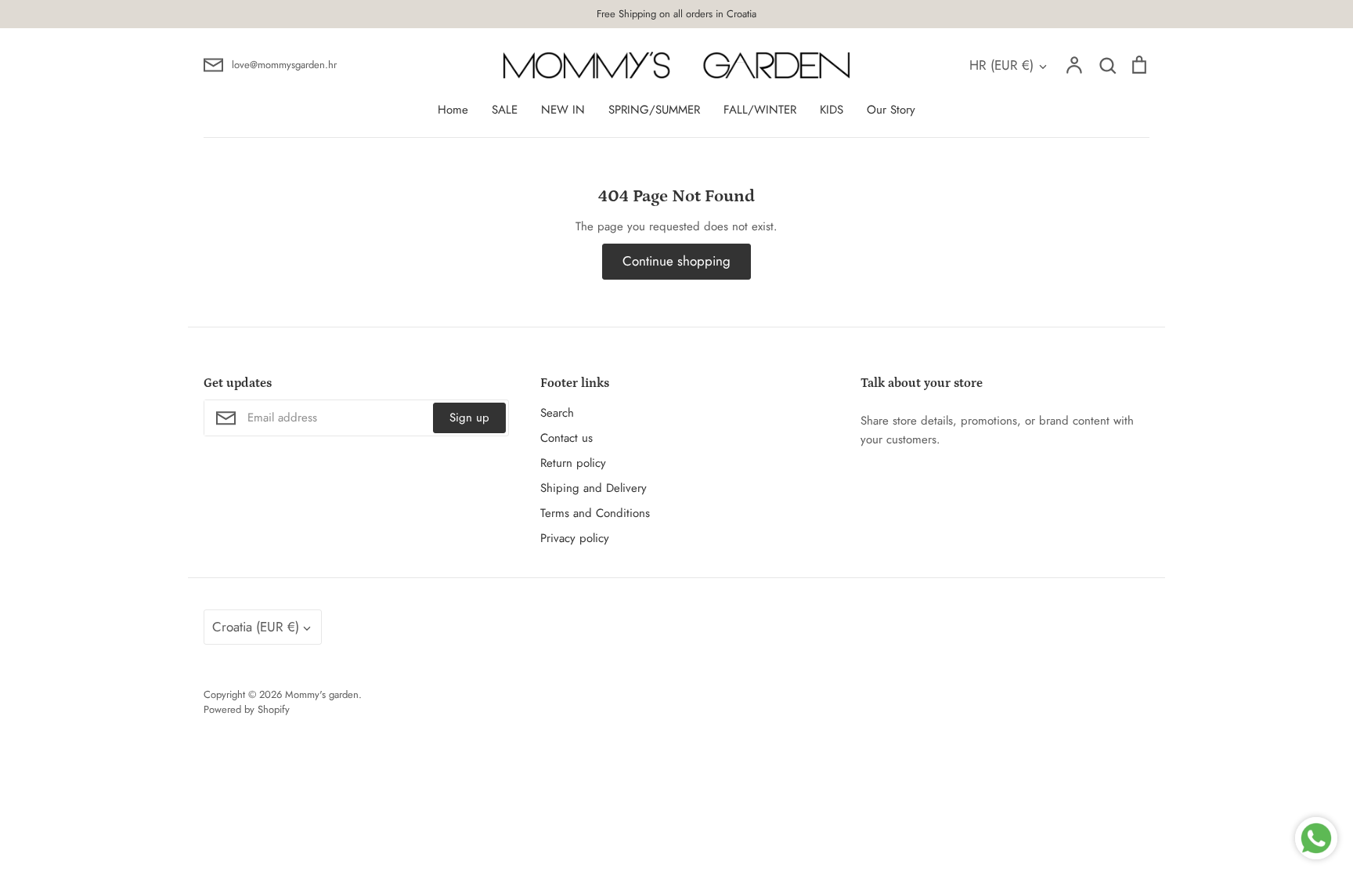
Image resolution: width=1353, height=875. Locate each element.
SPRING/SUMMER (654, 109)
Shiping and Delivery (593, 488)
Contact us (566, 438)
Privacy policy (574, 538)
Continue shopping (676, 260)
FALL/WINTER (759, 109)
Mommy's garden (322, 694)
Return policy (573, 463)
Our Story (891, 109)
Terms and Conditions (595, 513)
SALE (505, 109)
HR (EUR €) (1001, 65)
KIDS (831, 109)
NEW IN (563, 109)
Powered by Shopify (247, 709)
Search (557, 412)
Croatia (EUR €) (255, 626)
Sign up (469, 417)
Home (453, 109)
